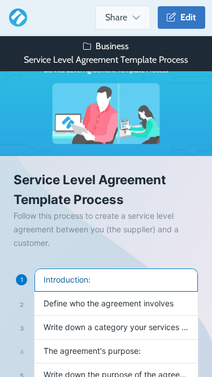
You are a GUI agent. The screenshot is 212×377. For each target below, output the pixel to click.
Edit (186, 17)
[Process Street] (16, 17)
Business (112, 46)
